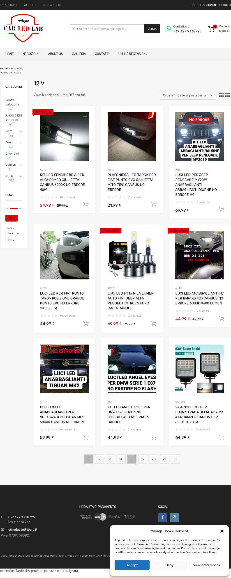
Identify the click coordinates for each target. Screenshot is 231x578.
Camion (180, 402)
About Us (55, 54)
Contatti (102, 54)
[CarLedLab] (23, 42)
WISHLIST (30, 5)
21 (164, 459)
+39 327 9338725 (184, 31)
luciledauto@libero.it (22, 530)
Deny (169, 565)
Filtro (11, 218)
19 (142, 459)
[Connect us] (162, 517)
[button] (222, 531)
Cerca (152, 28)
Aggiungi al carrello (86, 205)
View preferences (206, 565)
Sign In (211, 5)
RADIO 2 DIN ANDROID (13, 118)
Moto (8, 131)
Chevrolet (12, 153)
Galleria (79, 54)
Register (224, 5)
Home (10, 54)
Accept (132, 565)
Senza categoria (12, 102)
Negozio (29, 54)
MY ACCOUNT (8, 5)
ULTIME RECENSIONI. (132, 54)
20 (154, 459)
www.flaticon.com (107, 555)
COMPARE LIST (52, 5)
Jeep (178, 169)
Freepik (83, 555)
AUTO (43, 169)
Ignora (73, 571)
